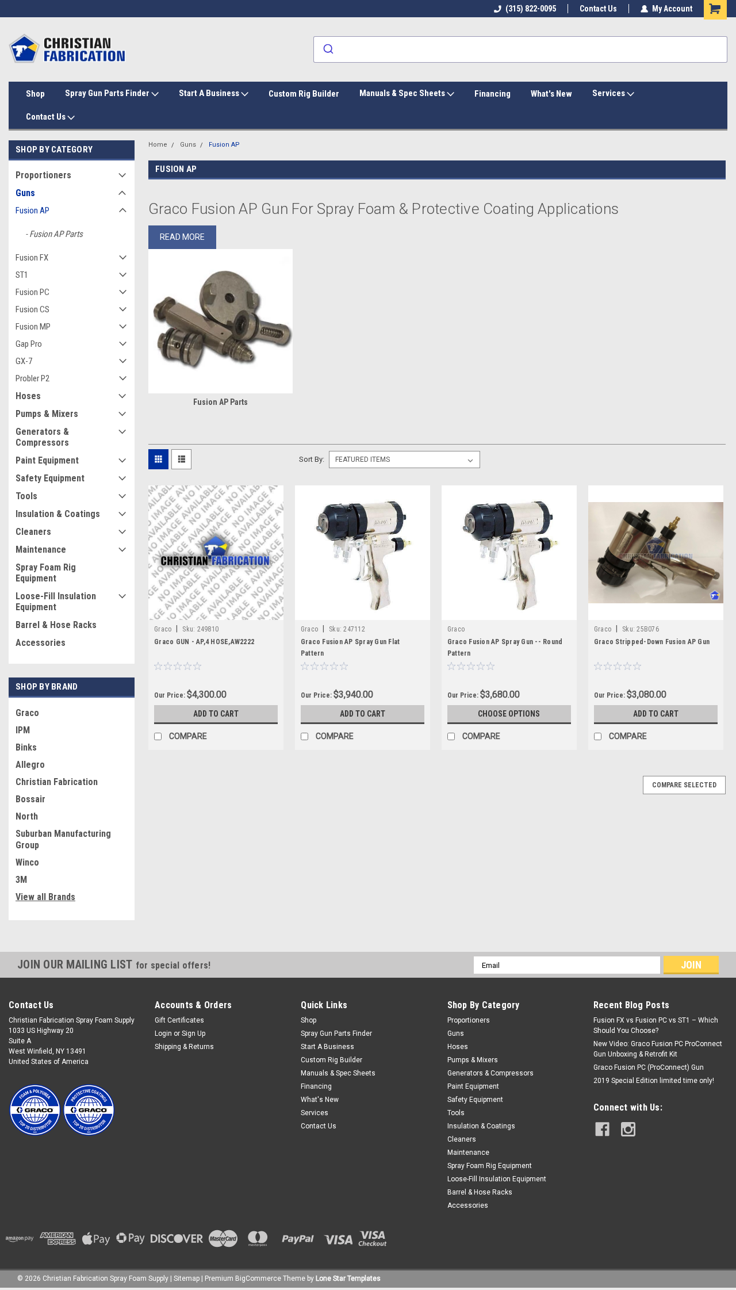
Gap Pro (29, 344)
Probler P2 (32, 378)
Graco (27, 712)
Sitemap (187, 1278)
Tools (26, 496)
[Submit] (327, 49)
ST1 (22, 275)
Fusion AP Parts (56, 234)
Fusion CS (32, 309)
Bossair (30, 799)
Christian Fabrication (57, 781)
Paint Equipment (47, 460)
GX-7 (24, 361)
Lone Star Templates (348, 1278)
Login (163, 1033)
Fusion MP (33, 326)
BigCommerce (258, 1278)
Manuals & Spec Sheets (403, 93)
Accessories (41, 642)
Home (157, 144)
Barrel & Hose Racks (56, 624)
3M (21, 879)
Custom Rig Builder (304, 94)
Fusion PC (32, 292)
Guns (25, 192)
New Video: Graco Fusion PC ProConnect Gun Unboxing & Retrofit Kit (657, 1049)
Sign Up (193, 1033)
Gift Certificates (179, 1020)
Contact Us (598, 8)
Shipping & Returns (184, 1047)
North (27, 816)
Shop (35, 94)
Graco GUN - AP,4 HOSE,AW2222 (204, 642)
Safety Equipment (50, 478)
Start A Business (210, 93)
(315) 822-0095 (530, 8)
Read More (182, 237)
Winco (27, 862)
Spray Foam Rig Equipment (46, 573)
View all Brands (45, 896)
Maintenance (41, 549)
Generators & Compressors (42, 437)
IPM (23, 730)
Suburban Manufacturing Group (63, 839)
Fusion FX (32, 257)
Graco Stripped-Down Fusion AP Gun (652, 642)
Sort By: (311, 459)
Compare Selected (684, 785)
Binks (26, 747)
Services (609, 93)
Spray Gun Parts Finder (108, 93)
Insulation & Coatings (58, 513)
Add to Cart (216, 713)
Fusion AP (32, 210)
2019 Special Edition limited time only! (653, 1081)
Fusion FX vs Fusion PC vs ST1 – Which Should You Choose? (655, 1025)
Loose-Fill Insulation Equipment (56, 602)
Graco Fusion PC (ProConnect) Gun (648, 1067)
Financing (492, 94)
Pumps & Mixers (47, 413)
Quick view (216, 611)
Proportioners (43, 175)
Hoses (28, 396)
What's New (551, 94)
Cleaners (33, 531)
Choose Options (509, 713)
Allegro (30, 764)
